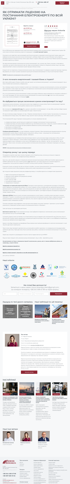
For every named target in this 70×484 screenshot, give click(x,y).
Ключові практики (37, 462)
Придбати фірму (23, 476)
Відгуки (47, 30)
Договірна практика (53, 472)
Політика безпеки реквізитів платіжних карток (40, 483)
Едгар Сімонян (42, 442)
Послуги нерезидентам (39, 469)
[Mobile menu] (2, 3)
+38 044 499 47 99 (37, 289)
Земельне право (52, 474)
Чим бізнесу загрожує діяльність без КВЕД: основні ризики (59, 398)
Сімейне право (52, 464)
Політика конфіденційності (39, 478)
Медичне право (52, 462)
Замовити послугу (31, 46)
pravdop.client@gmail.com (37, 345)
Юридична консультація (25, 471)
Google (56, 27)
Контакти (22, 465)
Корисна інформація (38, 464)
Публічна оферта (37, 477)
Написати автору (29, 372)
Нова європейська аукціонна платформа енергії (19, 147)
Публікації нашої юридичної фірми (28, 7)
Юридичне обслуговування (54, 476)
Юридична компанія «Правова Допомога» (12, 7)
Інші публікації (9, 380)
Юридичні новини (37, 475)
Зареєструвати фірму (24, 474)
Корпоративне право (53, 482)
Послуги (7, 302)
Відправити (58, 293)
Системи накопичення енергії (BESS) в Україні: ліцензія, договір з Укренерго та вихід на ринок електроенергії (25, 399)
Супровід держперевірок (54, 481)
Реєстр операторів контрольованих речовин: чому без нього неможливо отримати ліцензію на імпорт (43, 399)
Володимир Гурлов (8, 442)
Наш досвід (36, 470)
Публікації (22, 464)
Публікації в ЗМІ (37, 473)
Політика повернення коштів (40, 480)
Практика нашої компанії (42, 7)
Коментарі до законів (38, 472)
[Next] (47, 47)
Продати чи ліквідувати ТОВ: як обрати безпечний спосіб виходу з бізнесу (10, 398)
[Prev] (45, 47)
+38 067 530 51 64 (9, 476)
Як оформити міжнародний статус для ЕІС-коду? (19, 75)
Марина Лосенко (25, 442)
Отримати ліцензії (23, 473)
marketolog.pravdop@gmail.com (10, 482)
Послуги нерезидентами (25, 478)
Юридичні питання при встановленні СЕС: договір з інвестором (42, 321)
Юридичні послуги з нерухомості (56, 465)
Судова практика (52, 477)
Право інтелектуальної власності (56, 479)
